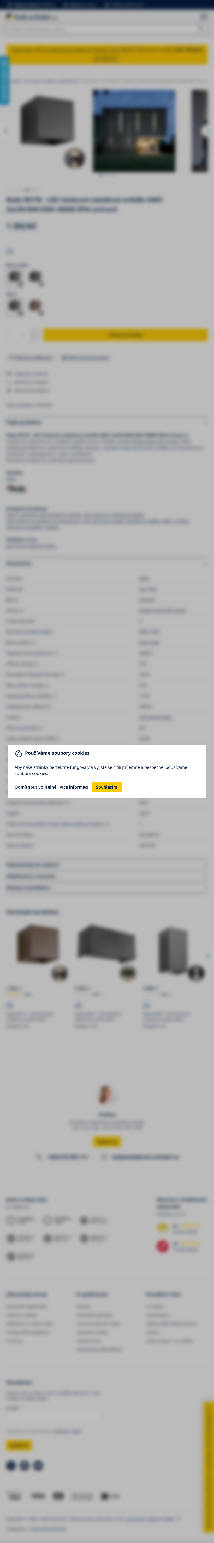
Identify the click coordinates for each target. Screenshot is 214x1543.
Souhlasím (106, 787)
